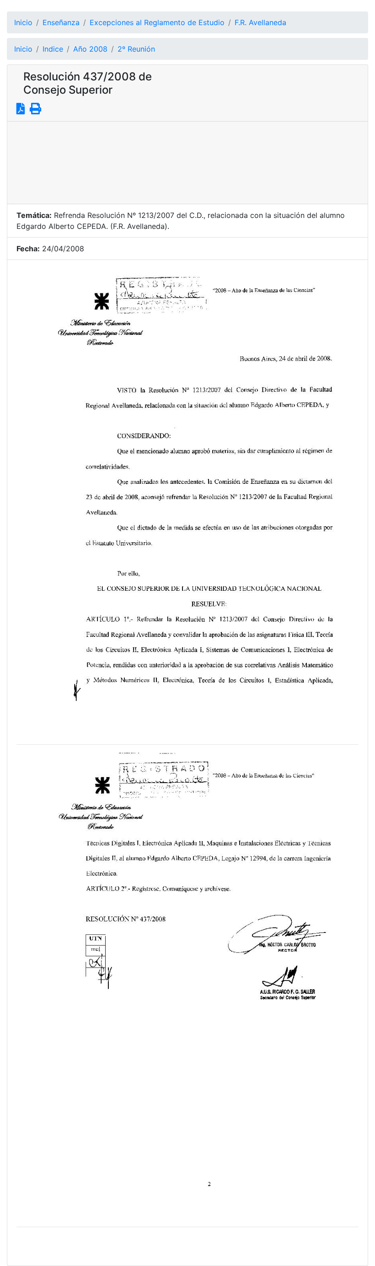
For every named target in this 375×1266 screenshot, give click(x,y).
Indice (53, 48)
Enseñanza (61, 22)
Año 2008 (90, 48)
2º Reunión (136, 48)
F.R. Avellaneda (260, 22)
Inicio (23, 22)
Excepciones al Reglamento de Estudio (157, 22)
